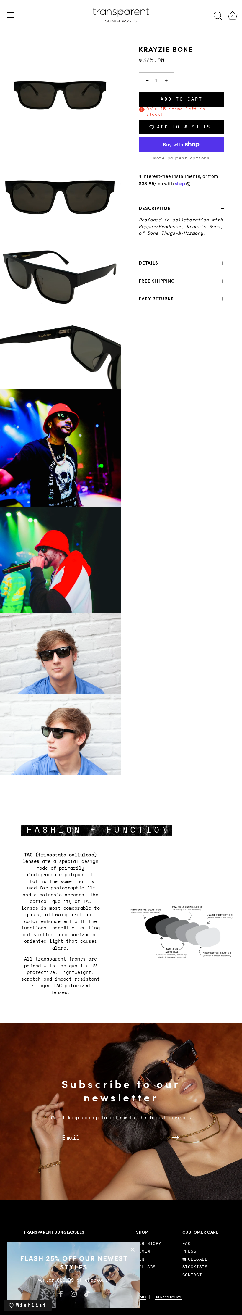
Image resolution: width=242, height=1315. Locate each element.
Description (155, 208)
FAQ (186, 1244)
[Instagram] (74, 1293)
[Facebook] (61, 1293)
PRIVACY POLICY (168, 1297)
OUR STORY (148, 1244)
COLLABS (146, 1267)
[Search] (217, 15)
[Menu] (10, 15)
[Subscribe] (175, 1137)
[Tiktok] (87, 1293)
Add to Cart (182, 99)
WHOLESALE (195, 1259)
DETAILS (148, 263)
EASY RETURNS (156, 299)
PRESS (189, 1251)
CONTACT (192, 1275)
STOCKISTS (195, 1267)
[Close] (132, 1249)
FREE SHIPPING (157, 281)
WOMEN (143, 1251)
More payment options (181, 158)
